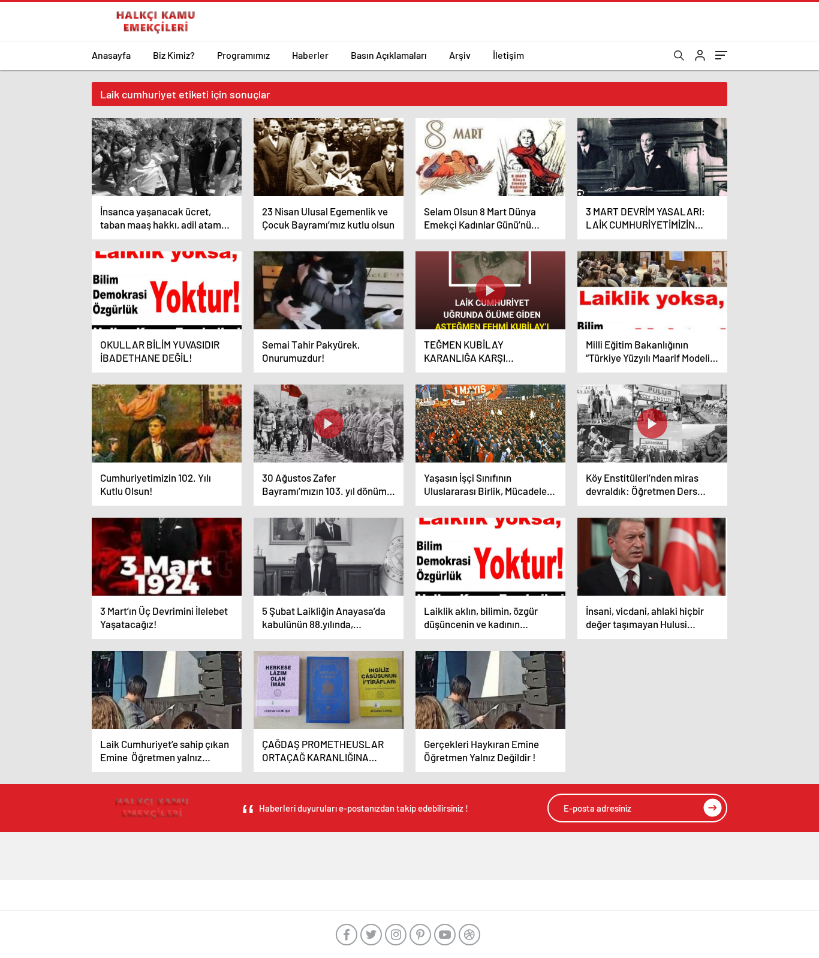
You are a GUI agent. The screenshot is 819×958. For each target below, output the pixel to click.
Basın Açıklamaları (389, 55)
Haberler (310, 55)
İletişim (508, 55)
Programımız (243, 55)
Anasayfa (111, 55)
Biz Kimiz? (174, 55)
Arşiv (460, 55)
